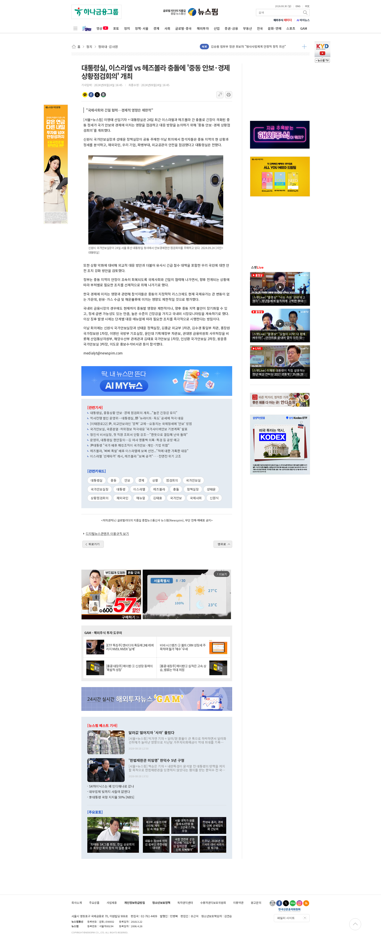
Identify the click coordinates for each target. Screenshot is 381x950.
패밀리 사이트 (286, 917)
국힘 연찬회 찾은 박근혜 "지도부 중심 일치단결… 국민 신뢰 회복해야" (184, 844)
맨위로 (222, 544)
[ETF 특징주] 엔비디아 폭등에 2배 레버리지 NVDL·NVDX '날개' (130, 647)
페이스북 (91, 94)
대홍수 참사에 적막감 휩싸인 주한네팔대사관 (156, 844)
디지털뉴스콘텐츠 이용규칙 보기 (107, 533)
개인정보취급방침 (134, 902)
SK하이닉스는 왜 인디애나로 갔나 (111, 786)
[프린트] (228, 94)
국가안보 (176, 498)
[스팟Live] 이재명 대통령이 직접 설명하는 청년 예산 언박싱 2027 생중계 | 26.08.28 (278, 372)
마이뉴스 (303, 20)
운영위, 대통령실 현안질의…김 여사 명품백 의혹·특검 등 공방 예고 (135, 440)
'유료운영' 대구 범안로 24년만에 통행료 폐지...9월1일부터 (247, 46)
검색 (306, 12)
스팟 (257, 267)
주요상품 (94, 902)
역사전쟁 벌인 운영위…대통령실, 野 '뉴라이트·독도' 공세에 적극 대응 (137, 418)
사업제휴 (112, 902)
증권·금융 (231, 28)
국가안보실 (193, 480)
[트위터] (286, 903)
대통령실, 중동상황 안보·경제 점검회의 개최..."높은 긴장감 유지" (133, 413)
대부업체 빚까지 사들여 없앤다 (109, 791)
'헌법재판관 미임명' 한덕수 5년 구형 (156, 760)
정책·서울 (141, 28)
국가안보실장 (100, 489)
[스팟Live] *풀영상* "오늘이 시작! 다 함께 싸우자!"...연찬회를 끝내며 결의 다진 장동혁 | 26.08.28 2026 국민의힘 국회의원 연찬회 (280, 335)
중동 (113, 480)
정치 (127, 28)
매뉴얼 (140, 498)
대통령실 (97, 480)
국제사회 (196, 498)
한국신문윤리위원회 (289, 910)
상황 (155, 480)
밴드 (103, 94)
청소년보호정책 (161, 902)
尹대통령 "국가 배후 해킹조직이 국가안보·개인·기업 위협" (129, 445)
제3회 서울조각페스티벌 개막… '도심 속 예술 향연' (156, 825)
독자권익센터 (185, 902)
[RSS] (306, 903)
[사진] (106, 741)
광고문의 (256, 902)
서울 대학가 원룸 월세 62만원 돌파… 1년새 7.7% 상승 (184, 825)
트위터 (97, 94)
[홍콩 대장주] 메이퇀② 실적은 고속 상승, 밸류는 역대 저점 (183, 668)
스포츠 (290, 28)
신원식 (214, 498)
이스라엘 (139, 489)
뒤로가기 (94, 544)
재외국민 (122, 498)
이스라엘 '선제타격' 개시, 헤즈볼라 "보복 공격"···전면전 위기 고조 (135, 456)
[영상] (280, 288)
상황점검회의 (100, 498)
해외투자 (203, 28)
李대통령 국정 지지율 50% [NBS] (111, 797)
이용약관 (238, 902)
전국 (260, 28)
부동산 (247, 28)
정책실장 (193, 489)
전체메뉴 (75, 28)
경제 (156, 28)
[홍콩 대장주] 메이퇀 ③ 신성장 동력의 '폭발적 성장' (129, 668)
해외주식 (282, 20)
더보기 (304, 47)
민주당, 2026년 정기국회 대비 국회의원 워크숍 (213, 844)
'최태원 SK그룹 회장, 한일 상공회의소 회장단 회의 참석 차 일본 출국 (112, 846)
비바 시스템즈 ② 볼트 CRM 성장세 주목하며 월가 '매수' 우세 (183, 647)
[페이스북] (279, 903)
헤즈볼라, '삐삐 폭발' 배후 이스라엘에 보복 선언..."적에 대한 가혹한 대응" (139, 451)
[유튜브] (272, 903)
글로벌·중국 (183, 28)
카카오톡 (85, 94)
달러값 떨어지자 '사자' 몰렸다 (151, 732)
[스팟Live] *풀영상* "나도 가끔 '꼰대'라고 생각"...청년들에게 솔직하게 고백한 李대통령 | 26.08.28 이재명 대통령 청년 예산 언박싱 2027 (279, 299)
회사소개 (76, 902)
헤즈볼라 (159, 489)
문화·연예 (274, 28)
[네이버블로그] (293, 903)
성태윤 (211, 489)
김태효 (157, 498)
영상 (99, 28)
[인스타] (299, 903)
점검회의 (172, 480)
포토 (116, 28)
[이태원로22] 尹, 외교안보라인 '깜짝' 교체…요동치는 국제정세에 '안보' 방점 (141, 423)
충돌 (176, 489)
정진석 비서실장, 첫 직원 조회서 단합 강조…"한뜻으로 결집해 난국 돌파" (139, 434)
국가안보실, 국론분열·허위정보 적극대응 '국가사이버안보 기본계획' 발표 (139, 429)
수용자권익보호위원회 (213, 902)
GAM (303, 28)
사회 (167, 28)
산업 (217, 28)
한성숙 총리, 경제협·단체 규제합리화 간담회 (213, 825)
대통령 (120, 489)
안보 (127, 480)
